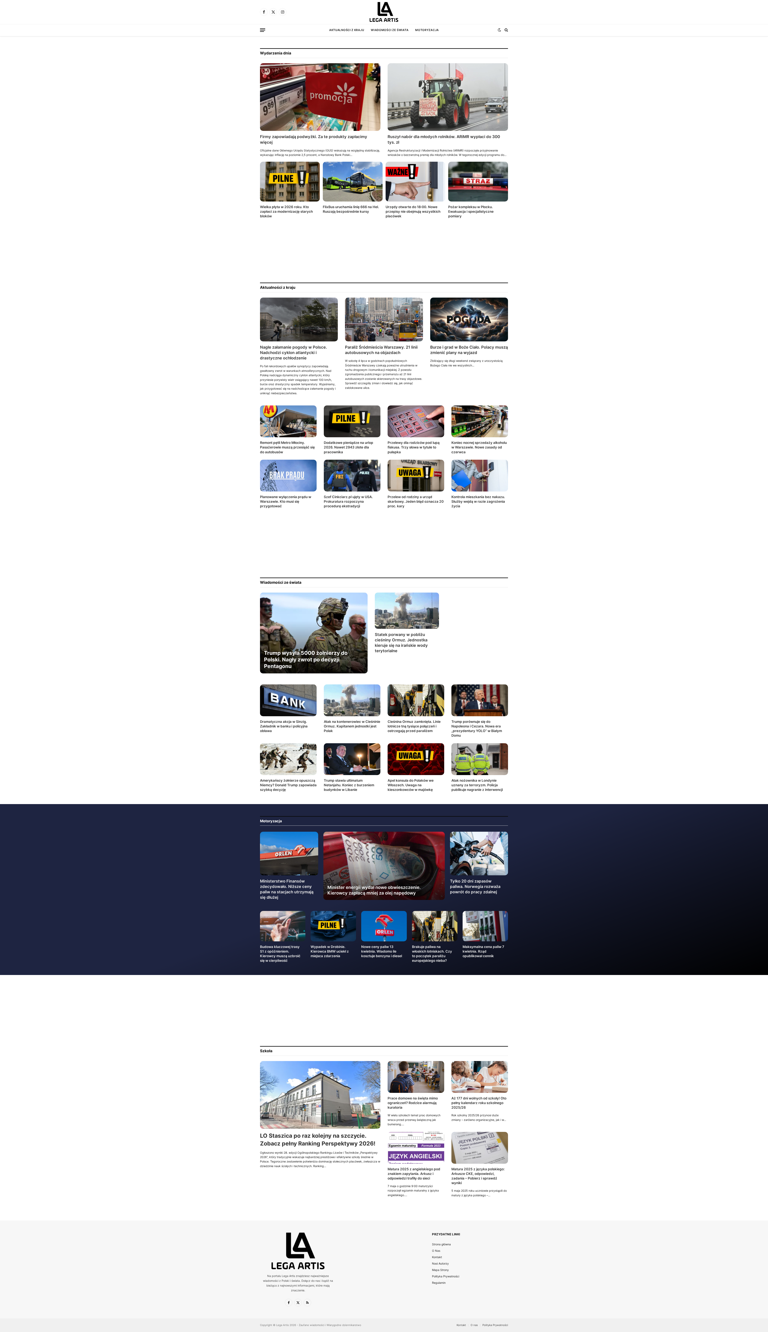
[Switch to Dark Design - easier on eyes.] (499, 30)
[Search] (506, 30)
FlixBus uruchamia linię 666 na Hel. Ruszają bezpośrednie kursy (351, 209)
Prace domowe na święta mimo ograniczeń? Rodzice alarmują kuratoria (413, 1102)
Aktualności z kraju (346, 30)
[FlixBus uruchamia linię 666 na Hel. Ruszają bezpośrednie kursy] (353, 182)
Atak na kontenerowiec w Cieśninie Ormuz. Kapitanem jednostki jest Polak (352, 726)
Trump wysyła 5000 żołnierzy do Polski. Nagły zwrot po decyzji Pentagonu (306, 659)
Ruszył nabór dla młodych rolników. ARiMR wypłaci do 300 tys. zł (444, 139)
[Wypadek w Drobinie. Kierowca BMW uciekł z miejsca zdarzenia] (333, 926)
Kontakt (437, 1257)
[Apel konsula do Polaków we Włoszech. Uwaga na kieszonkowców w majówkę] (416, 759)
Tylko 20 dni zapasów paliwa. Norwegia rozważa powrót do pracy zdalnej (475, 886)
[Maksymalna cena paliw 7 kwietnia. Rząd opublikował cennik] (485, 926)
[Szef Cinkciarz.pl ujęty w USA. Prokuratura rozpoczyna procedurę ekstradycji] (352, 475)
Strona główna (441, 1244)
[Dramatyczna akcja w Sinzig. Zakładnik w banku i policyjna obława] (288, 700)
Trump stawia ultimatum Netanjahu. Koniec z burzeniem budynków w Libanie (349, 785)
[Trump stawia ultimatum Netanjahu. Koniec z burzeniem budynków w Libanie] (352, 759)
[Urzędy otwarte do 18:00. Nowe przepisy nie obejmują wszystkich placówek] (415, 182)
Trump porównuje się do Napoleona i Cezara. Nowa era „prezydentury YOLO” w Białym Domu (476, 728)
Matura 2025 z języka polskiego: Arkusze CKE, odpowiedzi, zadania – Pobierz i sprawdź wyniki (478, 1176)
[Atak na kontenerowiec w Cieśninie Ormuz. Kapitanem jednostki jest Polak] (352, 700)
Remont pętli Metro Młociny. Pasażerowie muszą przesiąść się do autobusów (287, 447)
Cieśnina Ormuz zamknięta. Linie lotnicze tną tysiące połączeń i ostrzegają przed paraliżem (414, 726)
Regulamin (439, 1282)
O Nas (436, 1250)
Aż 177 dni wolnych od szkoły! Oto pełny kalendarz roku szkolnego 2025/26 (478, 1102)
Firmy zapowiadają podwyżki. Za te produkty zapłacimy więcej (313, 139)
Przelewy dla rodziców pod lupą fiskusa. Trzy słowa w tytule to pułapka (414, 447)
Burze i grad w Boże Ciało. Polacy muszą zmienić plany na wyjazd (469, 350)
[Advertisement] (380, 251)
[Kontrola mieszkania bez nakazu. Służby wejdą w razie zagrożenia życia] (479, 475)
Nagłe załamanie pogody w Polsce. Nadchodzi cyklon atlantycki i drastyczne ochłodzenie (293, 352)
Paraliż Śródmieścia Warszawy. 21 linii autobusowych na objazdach (381, 350)
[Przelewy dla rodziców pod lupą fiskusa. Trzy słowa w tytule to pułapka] (416, 421)
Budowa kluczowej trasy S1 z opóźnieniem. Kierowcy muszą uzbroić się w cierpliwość (280, 954)
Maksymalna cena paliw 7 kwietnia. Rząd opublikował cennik (483, 951)
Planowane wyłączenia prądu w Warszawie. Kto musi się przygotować (285, 501)
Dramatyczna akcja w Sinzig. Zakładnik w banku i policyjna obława (284, 726)
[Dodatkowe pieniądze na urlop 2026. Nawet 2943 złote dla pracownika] (352, 421)
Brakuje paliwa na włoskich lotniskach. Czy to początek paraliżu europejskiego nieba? (432, 954)
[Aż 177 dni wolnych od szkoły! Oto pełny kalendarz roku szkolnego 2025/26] (479, 1077)
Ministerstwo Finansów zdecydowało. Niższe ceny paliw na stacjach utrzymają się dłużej (286, 889)
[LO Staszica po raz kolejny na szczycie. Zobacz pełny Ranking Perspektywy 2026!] (320, 1095)
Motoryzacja (427, 30)
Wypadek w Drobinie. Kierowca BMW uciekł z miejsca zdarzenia (330, 951)
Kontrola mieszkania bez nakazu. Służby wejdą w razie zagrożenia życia (478, 501)
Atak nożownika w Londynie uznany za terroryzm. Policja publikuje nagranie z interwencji (477, 785)
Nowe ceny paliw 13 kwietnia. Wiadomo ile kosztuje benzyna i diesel (381, 951)
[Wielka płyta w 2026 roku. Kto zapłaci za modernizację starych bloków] (290, 182)
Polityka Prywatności (445, 1276)
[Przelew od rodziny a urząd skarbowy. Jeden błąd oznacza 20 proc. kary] (416, 475)
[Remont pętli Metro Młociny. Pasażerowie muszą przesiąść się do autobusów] (288, 421)
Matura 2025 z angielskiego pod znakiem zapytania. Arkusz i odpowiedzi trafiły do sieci (414, 1173)
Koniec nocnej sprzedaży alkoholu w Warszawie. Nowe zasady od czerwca (479, 447)
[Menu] (262, 30)
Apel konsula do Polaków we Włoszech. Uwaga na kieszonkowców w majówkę (411, 785)
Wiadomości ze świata (389, 30)
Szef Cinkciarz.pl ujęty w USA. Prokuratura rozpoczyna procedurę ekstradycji (348, 501)
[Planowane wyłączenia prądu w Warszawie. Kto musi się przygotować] (288, 475)
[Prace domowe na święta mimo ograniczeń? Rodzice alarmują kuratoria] (416, 1077)
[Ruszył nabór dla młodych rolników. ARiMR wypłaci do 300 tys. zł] (448, 97)
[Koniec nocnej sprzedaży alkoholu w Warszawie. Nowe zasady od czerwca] (479, 421)
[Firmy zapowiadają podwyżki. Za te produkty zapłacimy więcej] (320, 97)
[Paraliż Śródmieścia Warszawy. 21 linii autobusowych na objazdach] (384, 319)
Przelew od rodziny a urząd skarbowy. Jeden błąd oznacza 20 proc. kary (416, 501)
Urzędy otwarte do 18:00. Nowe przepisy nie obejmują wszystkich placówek (413, 211)
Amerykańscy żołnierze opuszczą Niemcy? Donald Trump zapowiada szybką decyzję (288, 785)
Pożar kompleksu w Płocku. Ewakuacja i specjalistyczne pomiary (471, 211)
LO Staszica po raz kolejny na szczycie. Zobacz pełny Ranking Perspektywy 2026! (317, 1139)
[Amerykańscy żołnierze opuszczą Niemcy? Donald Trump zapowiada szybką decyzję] (288, 759)
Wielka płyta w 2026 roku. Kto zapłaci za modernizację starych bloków (286, 211)
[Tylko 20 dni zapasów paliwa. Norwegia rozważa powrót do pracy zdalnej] (479, 853)
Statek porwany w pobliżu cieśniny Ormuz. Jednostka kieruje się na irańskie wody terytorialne (401, 642)
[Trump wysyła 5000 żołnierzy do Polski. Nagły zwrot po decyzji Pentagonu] (314, 633)
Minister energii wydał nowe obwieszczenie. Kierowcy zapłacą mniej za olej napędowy (374, 890)
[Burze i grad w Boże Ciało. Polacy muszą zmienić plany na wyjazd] (469, 319)
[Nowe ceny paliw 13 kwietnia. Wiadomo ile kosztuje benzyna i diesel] (384, 926)
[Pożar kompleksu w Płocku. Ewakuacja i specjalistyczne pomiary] (478, 182)
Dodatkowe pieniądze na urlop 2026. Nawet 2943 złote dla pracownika (348, 447)
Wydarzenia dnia (275, 53)
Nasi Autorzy (440, 1263)
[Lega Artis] (384, 12)
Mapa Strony (440, 1270)
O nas (474, 1325)
